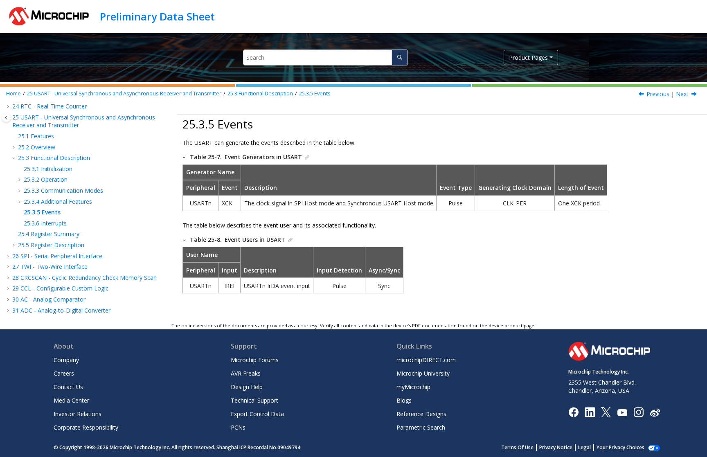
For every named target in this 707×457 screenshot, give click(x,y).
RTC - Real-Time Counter (49, 106)
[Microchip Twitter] (606, 411)
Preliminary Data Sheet (157, 16)
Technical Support (254, 400)
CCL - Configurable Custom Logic (60, 288)
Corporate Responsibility (86, 427)
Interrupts (45, 223)
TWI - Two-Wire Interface (50, 266)
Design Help (247, 387)
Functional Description (260, 93)
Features (36, 136)
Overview (36, 147)
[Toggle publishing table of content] (6, 117)
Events (315, 93)
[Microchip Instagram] (638, 411)
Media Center (71, 400)
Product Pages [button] (528, 57)
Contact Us (68, 387)
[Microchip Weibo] (655, 412)
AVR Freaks (246, 373)
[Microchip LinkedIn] (590, 411)
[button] (9, 106)
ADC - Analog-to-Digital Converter (61, 310)
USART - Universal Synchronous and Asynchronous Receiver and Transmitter (124, 93)
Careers (64, 373)
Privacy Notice (555, 447)
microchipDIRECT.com (426, 360)
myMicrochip (413, 387)
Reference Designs (421, 414)
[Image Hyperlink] (622, 412)
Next (682, 94)
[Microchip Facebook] (573, 411)
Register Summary (48, 234)
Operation (46, 179)
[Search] (400, 57)
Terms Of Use (517, 447)
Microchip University (423, 373)
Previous (657, 94)
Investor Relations (77, 414)
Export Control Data (257, 414)
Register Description (51, 245)
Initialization (48, 169)
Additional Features (58, 201)
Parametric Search (420, 427)
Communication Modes (63, 190)
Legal (584, 447)
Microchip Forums (255, 360)
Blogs (404, 400)
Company (66, 360)
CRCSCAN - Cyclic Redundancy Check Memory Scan (84, 277)
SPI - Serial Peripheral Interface (57, 256)
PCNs (238, 427)
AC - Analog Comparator (49, 299)
